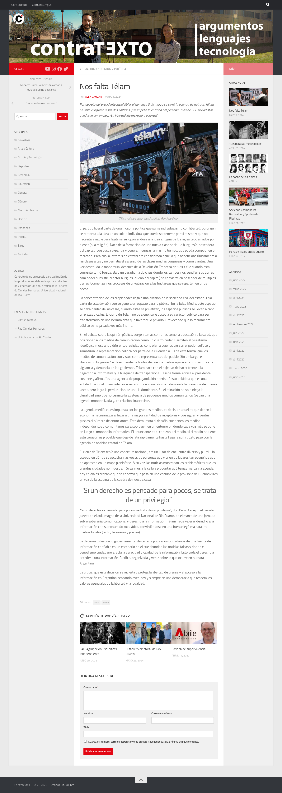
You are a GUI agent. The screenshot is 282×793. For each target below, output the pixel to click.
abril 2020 (238, 359)
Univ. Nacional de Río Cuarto (34, 337)
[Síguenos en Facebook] (59, 69)
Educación (24, 184)
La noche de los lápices (243, 177)
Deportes (23, 166)
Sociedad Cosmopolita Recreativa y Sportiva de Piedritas (243, 214)
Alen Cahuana (94, 96)
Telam (106, 602)
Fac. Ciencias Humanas (31, 328)
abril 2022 (238, 350)
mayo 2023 (239, 306)
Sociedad (23, 254)
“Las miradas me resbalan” (245, 144)
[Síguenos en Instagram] (53, 69)
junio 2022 (239, 342)
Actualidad (88, 69)
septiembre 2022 (243, 324)
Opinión (105, 69)
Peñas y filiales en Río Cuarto (246, 251)
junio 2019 (239, 377)
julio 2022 (238, 333)
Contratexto (19, 5)
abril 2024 (238, 297)
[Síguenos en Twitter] (65, 69)
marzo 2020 (240, 368)
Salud (21, 245)
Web (86, 727)
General (22, 192)
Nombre (89, 713)
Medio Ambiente (28, 210)
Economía (24, 175)
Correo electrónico (162, 713)
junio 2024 (239, 280)
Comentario (90, 687)
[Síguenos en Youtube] (47, 69)
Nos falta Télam (238, 110)
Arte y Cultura (26, 148)
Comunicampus (41, 5)
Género (22, 201)
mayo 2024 (239, 289)
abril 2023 (238, 315)
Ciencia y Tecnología (29, 157)
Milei (96, 602)
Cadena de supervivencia (188, 649)
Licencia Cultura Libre (61, 785)
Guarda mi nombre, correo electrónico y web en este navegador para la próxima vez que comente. (143, 741)
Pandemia (24, 228)
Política (120, 69)
